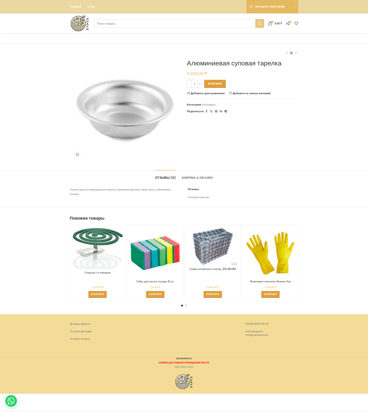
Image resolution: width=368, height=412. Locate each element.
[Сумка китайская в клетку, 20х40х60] (213, 246)
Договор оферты (80, 323)
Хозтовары (209, 104)
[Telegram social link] (225, 111)
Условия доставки (81, 331)
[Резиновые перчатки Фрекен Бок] (271, 253)
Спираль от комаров (97, 272)
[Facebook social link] (206, 111)
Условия (75, 338)
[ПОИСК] (259, 23)
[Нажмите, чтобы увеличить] (77, 154)
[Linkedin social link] (221, 111)
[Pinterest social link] (216, 111)
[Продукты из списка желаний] (296, 23)
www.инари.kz (254, 331)
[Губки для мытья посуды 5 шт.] (155, 253)
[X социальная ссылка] (211, 111)
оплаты (85, 338)
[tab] (165, 176)
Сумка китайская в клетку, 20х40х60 (213, 269)
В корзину (215, 83)
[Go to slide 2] (186, 306)
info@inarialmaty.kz (257, 334)
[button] (97, 294)
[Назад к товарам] (291, 53)
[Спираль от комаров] (98, 248)
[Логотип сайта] (80, 23)
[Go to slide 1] (182, 306)
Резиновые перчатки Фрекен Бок (270, 281)
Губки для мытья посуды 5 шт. (155, 281)
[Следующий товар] (296, 53)
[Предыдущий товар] (286, 53)
